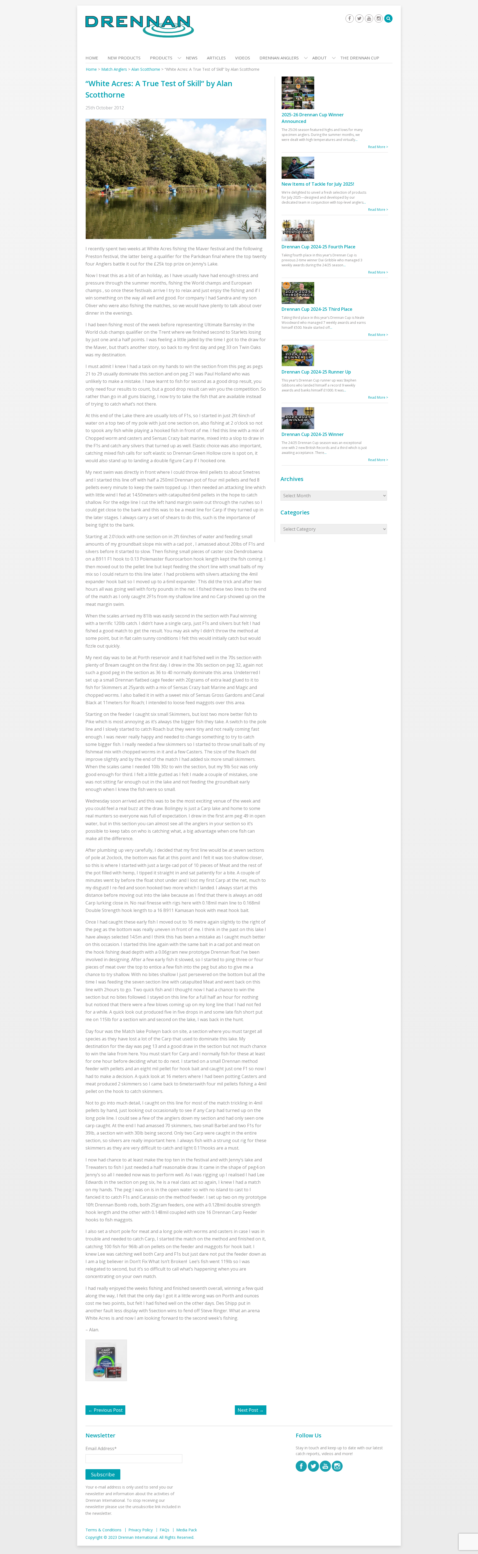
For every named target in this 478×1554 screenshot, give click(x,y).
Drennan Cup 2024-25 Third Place (317, 309)
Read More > (378, 146)
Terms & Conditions (103, 1530)
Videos (242, 58)
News (192, 58)
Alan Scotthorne (145, 69)
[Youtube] (369, 18)
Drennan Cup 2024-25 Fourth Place (318, 247)
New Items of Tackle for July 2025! (318, 184)
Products (161, 58)
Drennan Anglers (279, 58)
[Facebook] (349, 18)
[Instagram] (379, 18)
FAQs (164, 1530)
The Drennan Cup (359, 58)
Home (91, 58)
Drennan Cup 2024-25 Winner (313, 434)
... (356, 139)
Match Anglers (114, 69)
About (319, 58)
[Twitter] (359, 18)
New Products (124, 58)
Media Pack (186, 1530)
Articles (216, 58)
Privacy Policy (140, 1530)
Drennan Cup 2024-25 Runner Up (316, 372)
